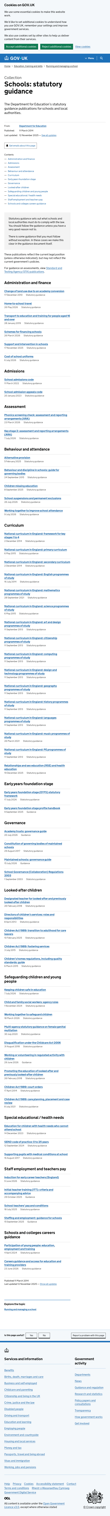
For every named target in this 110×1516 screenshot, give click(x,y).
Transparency (83, 1410)
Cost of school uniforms (18, 356)
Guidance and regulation (89, 1387)
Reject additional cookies (56, 46)
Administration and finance (21, 159)
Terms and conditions (16, 1488)
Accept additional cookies (21, 46)
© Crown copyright (94, 1507)
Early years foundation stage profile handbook (32, 808)
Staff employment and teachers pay (25, 199)
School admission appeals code (23, 392)
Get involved (82, 1423)
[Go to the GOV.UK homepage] (16, 58)
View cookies (82, 46)
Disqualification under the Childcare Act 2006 (32, 1042)
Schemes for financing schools (23, 331)
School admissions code (19, 379)
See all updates (49, 135)
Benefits (9, 1370)
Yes (33, 1335)
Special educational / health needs (25, 195)
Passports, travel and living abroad (24, 1454)
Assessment (14, 167)
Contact (71, 1483)
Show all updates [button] (48, 1284)
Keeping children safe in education (25, 989)
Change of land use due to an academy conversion (34, 291)
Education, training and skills (28, 66)
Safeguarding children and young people (28, 191)
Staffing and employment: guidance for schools (33, 1218)
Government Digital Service (20, 1492)
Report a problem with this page (88, 1335)
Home (7, 66)
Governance (14, 183)
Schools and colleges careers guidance (27, 203)
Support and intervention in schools (26, 344)
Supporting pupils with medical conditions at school (36, 1154)
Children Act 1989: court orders (23, 1087)
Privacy (17, 1483)
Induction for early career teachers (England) (31, 1177)
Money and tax (12, 1447)
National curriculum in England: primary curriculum (35, 549)
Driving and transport (16, 1415)
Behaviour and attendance (21, 171)
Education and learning (17, 1422)
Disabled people (13, 1409)
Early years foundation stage (22, 179)
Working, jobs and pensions (20, 1467)
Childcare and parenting (18, 1389)
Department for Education (32, 126)
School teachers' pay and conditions (26, 1205)
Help (7, 1483)
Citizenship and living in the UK (22, 1396)
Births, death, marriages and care (23, 1376)
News (78, 1381)
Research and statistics (88, 1394)
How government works (89, 1417)
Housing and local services (19, 1441)
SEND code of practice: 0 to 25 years (26, 1142)
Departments (82, 1374)
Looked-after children (18, 187)
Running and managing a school (62, 66)
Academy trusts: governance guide (25, 831)
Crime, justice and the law (19, 1402)
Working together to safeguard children (28, 1014)
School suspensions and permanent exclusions (32, 498)
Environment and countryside (21, 1434)
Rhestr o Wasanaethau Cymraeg (50, 1488)
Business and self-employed (20, 1383)
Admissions (13, 163)
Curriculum (13, 175)
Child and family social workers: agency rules (31, 1002)
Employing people (14, 1428)
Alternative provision (17, 457)
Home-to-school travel (18, 303)
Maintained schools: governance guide (27, 859)
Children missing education (21, 486)
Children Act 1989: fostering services (26, 946)
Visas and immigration (17, 1460)
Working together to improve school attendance (33, 510)
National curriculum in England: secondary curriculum (37, 562)
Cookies (29, 1483)
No (46, 1335)
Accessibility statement (50, 1483)
